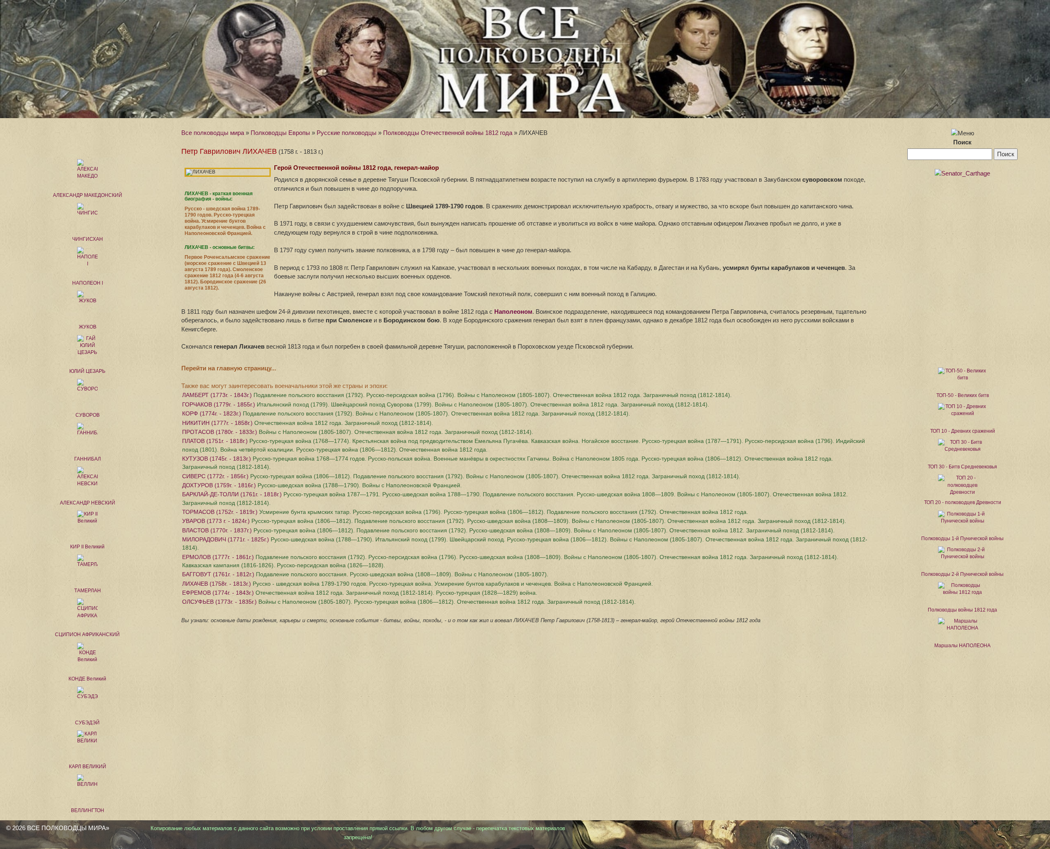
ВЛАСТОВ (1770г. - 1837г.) (508, 530)
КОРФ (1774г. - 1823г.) (406, 413)
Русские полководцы (347, 132)
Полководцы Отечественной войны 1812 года (447, 132)
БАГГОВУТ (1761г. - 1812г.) (365, 574)
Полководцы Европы (280, 132)
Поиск (962, 142)
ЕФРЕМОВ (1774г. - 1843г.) (359, 592)
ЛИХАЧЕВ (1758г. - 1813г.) (417, 583)
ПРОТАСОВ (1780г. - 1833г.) (357, 432)
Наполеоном (513, 311)
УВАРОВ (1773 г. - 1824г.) (514, 521)
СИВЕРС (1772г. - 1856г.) (461, 476)
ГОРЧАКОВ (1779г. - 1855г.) (445, 404)
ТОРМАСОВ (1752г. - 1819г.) (465, 512)
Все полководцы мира (212, 132)
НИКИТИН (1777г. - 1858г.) (307, 423)
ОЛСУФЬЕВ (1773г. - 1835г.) (409, 601)
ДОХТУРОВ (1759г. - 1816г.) (322, 485)
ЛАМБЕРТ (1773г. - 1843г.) (457, 395)
